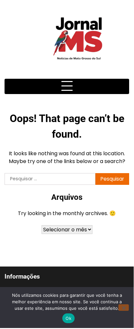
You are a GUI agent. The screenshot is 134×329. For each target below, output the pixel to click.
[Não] (123, 307)
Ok (68, 318)
